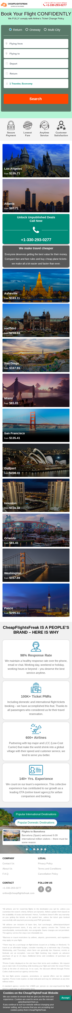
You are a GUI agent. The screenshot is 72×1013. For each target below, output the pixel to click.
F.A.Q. (6, 873)
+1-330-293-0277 (56, 4)
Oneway (35, 29)
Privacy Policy (45, 863)
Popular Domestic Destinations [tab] (36, 822)
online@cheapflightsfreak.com (18, 893)
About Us (7, 868)
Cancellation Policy (48, 873)
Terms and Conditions (49, 868)
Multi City (54, 29)
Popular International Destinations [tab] (36, 814)
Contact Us (8, 863)
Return (17, 29)
